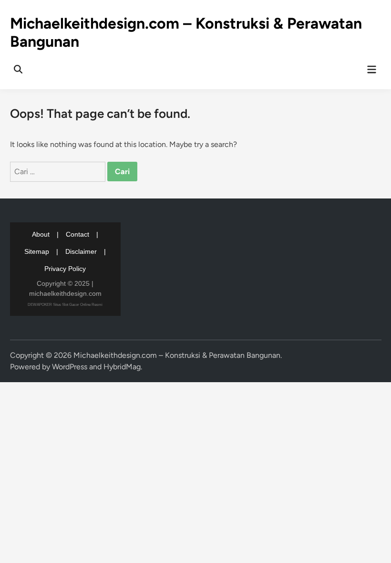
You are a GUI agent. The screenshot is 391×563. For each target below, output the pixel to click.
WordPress (69, 366)
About (41, 234)
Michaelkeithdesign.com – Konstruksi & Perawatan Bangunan (176, 355)
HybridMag (122, 366)
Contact (77, 234)
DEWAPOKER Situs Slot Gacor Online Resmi (65, 304)
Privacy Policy (65, 268)
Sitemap (36, 251)
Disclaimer (81, 251)
